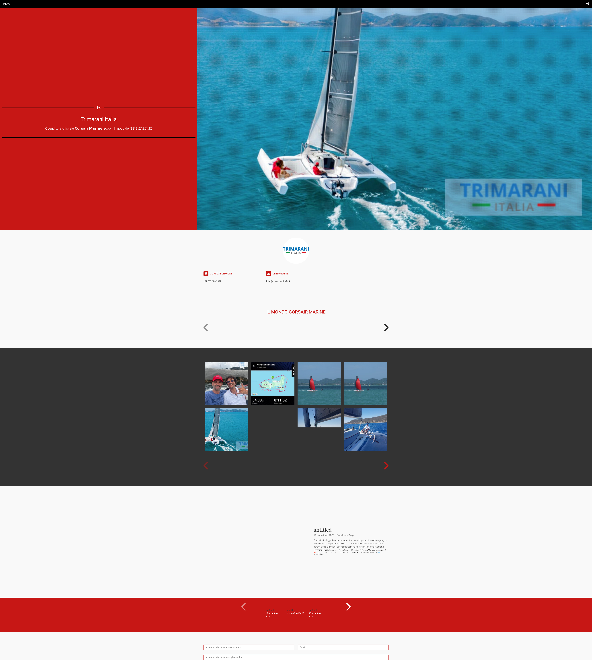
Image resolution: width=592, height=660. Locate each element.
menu (6, 3)
